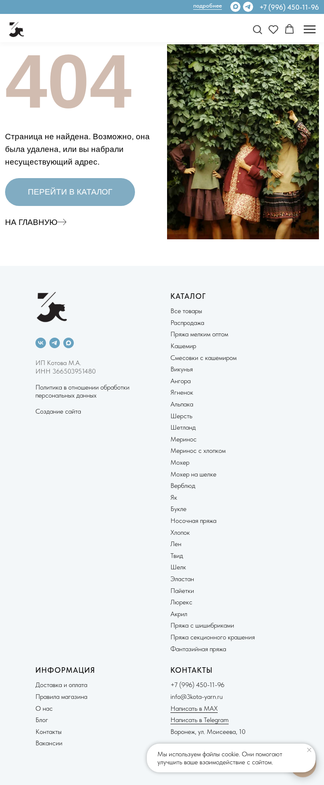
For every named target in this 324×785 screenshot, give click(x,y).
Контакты (48, 732)
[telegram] (54, 343)
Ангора (180, 381)
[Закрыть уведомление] (309, 750)
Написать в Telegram (199, 720)
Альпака (181, 404)
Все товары (186, 311)
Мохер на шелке (193, 474)
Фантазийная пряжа (198, 649)
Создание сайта (58, 411)
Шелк (178, 567)
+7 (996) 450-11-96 (289, 7)
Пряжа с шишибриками (202, 625)
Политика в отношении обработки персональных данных (82, 391)
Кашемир (183, 346)
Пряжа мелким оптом (199, 334)
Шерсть (181, 416)
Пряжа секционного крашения (212, 637)
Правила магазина (61, 697)
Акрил (178, 614)
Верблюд (182, 486)
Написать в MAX (194, 708)
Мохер (179, 462)
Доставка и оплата (61, 685)
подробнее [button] (207, 5)
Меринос (183, 439)
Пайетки (182, 591)
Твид (176, 556)
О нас (44, 708)
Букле (178, 509)
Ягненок (181, 392)
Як (173, 497)
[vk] (40, 343)
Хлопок (180, 532)
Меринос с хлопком (198, 451)
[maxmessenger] (68, 343)
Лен (175, 544)
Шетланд (183, 427)
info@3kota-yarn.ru (196, 697)
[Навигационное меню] (310, 29)
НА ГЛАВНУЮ (31, 222)
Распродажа (187, 323)
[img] (248, 7)
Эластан (182, 579)
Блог (41, 720)
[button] (257, 29)
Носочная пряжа (193, 521)
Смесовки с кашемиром (203, 358)
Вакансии (48, 743)
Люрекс (181, 602)
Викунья (181, 369)
